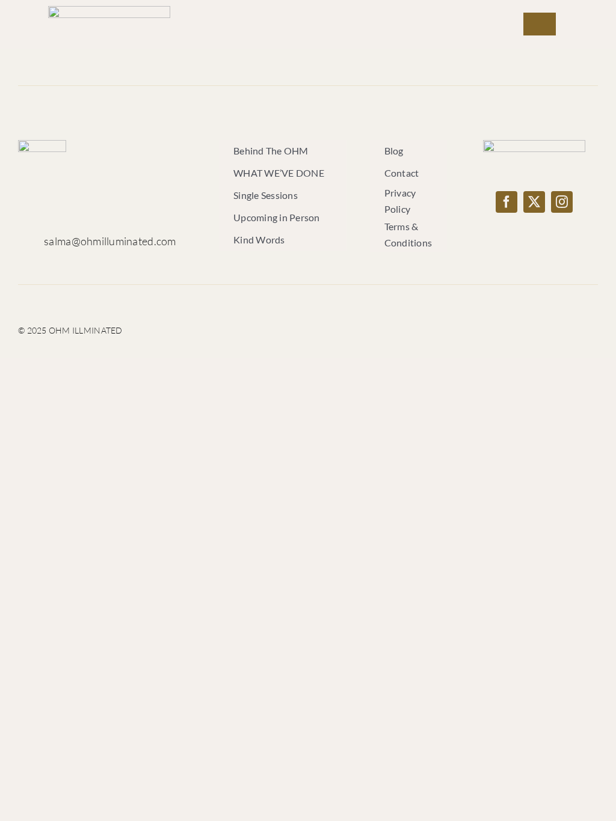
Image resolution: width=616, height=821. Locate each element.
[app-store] (534, 145)
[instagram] (562, 202)
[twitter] (534, 202)
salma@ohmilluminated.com (110, 241)
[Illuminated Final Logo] (109, 11)
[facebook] (506, 202)
